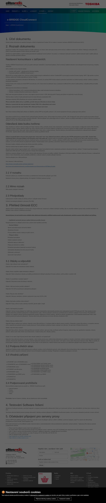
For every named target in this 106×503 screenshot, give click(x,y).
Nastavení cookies (64, 498)
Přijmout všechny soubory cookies (46, 498)
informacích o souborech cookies (40, 495)
